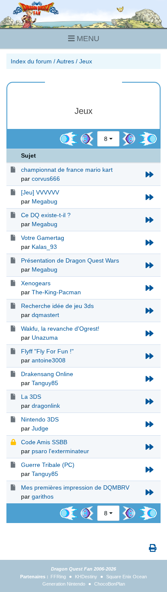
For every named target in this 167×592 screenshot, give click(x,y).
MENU (87, 38)
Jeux (85, 61)
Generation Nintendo (63, 583)
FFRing (58, 576)
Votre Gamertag (42, 237)
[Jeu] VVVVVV (40, 192)
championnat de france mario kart (67, 169)
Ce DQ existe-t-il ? (46, 215)
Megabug (44, 201)
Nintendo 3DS (40, 419)
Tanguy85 (45, 383)
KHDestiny (86, 576)
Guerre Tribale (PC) (48, 464)
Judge (40, 428)
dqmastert (45, 314)
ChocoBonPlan (109, 583)
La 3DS (31, 396)
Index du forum (31, 61)
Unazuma (45, 337)
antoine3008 (49, 360)
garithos (43, 496)
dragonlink (46, 405)
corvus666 (46, 178)
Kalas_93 (44, 246)
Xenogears (36, 283)
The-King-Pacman (56, 292)
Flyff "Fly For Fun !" (47, 351)
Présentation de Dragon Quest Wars (70, 260)
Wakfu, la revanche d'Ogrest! (60, 328)
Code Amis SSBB (44, 442)
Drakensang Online (47, 374)
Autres (65, 61)
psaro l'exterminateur (60, 451)
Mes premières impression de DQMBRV (75, 487)
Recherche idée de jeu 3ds (57, 305)
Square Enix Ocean (126, 576)
